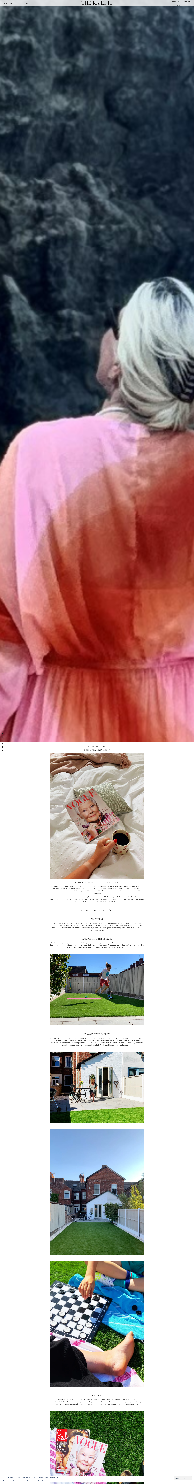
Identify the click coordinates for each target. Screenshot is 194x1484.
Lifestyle (103, 746)
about (12, 3)
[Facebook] (185, 5)
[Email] (187, 5)
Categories (23, 3)
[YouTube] (182, 5)
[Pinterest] (179, 5)
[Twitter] (175, 5)
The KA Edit (97, 3)
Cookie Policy (42, 1481)
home (5, 3)
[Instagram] (177, 5)
